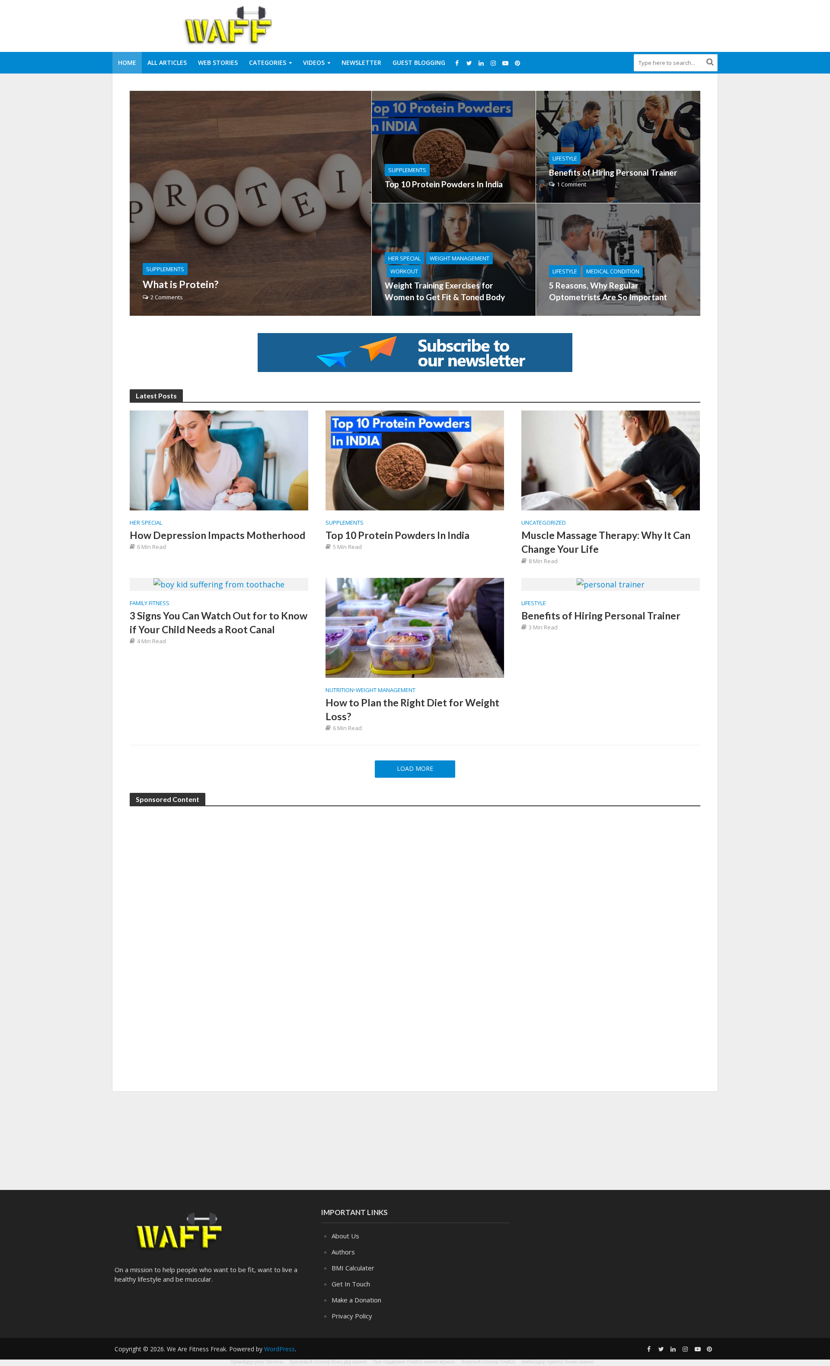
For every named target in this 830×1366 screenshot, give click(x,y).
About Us (345, 1235)
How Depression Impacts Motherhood (217, 535)
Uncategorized (543, 522)
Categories (267, 62)
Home (127, 62)
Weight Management (459, 258)
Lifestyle (564, 158)
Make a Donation (356, 1299)
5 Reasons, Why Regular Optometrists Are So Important (608, 291)
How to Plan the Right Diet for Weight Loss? (412, 709)
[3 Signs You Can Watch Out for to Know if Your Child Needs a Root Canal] (218, 584)
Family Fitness (149, 603)
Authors (343, 1251)
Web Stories (218, 62)
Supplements (165, 269)
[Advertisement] (560, 24)
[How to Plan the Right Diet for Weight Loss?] (415, 627)
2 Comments (166, 297)
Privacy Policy (352, 1315)
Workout (404, 271)
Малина (274, 1362)
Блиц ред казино (349, 1362)
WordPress (279, 1349)
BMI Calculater (353, 1267)
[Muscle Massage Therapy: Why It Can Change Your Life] (610, 460)
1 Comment (571, 184)
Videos (314, 62)
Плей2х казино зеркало (431, 1362)
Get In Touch (351, 1283)
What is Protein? (180, 284)
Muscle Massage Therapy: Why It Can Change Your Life (605, 542)
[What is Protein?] (250, 203)
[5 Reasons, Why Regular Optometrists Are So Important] (618, 259)
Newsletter (361, 62)
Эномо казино (579, 1362)
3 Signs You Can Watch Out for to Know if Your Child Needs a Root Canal (218, 622)
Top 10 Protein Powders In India (444, 184)
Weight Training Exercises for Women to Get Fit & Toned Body (445, 291)
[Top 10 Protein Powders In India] (454, 147)
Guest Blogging (419, 62)
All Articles (167, 62)
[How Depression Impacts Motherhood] (219, 460)
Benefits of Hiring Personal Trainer (613, 172)
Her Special (404, 258)
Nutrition (340, 690)
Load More (415, 768)
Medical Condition (612, 271)
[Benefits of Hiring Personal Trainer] (618, 147)
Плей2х (507, 1362)
